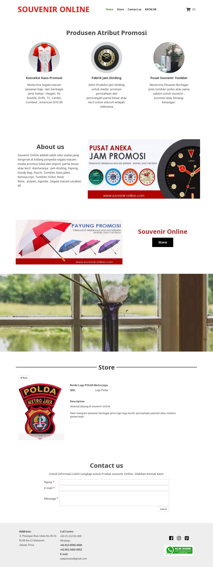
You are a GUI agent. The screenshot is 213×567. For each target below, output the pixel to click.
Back (24, 377)
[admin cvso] (179, 550)
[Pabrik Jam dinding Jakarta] (106, 57)
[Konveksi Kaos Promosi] (44, 57)
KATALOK (150, 9)
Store (120, 9)
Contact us (134, 9)
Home (109, 9)
